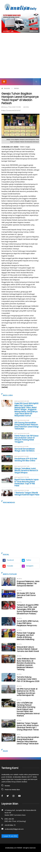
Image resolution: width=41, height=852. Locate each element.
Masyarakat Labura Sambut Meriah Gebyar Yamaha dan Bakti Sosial (28, 649)
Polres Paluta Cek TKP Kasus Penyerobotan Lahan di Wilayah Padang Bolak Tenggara (26, 439)
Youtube (10, 566)
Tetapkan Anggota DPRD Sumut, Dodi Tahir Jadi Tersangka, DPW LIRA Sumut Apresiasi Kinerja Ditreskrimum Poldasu (28, 609)
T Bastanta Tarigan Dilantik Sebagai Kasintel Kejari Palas (27, 493)
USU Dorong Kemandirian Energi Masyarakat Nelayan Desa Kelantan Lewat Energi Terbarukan (26, 425)
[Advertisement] (20, 56)
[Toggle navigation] (4, 82)
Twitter (28, 560)
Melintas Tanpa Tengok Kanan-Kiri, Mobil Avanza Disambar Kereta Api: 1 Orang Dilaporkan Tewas (28, 726)
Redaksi (7, 786)
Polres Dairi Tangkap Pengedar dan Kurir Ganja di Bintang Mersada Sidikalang (26, 636)
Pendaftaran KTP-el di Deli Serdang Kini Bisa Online (26, 459)
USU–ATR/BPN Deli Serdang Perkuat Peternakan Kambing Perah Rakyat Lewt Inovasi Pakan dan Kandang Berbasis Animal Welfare (28, 709)
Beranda (7, 88)
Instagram (29, 566)
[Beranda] (20, 7)
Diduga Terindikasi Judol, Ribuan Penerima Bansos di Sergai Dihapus (26, 470)
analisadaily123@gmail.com (14, 829)
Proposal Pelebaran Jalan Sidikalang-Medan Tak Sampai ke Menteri (28, 583)
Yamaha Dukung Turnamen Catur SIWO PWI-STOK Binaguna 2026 (28, 679)
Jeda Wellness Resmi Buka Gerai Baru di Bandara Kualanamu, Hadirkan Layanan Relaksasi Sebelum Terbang (26, 664)
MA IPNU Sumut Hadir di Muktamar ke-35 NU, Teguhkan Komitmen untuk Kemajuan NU (27, 692)
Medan (16, 88)
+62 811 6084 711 (9, 825)
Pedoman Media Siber (12, 790)
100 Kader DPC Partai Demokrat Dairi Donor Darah (26, 595)
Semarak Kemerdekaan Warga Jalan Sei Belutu (25, 450)
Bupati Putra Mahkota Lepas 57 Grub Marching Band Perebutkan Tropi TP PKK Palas (27, 482)
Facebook (10, 560)
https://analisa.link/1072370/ (11, 110)
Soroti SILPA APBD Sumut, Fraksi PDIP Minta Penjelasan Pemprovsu (28, 623)
